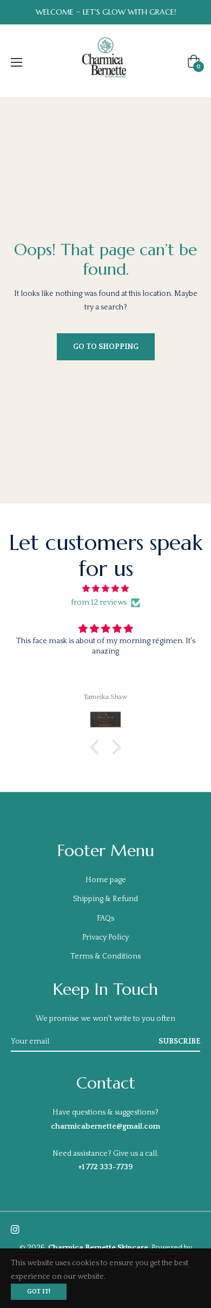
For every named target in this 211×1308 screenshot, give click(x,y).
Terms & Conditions (105, 956)
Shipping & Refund (105, 899)
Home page (105, 880)
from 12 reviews (99, 602)
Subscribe (179, 1041)
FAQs (105, 918)
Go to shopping (106, 346)
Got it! (38, 1291)
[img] (105, 588)
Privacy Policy (105, 937)
